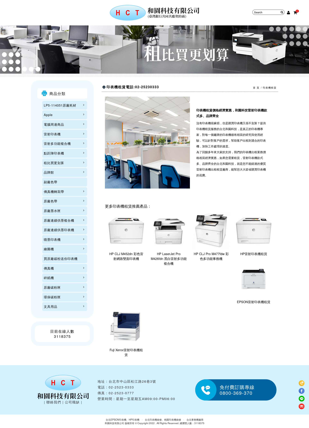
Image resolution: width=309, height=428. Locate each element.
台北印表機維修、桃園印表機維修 (163, 419)
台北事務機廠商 (195, 419)
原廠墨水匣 (52, 210)
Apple (48, 114)
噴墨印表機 (52, 239)
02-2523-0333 (121, 387)
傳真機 (49, 268)
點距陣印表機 (54, 153)
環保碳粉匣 (52, 297)
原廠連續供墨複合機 (59, 220)
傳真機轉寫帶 (54, 191)
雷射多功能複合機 (57, 143)
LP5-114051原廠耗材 (60, 105)
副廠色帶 (50, 182)
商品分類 (57, 93)
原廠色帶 (50, 201)
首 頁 (256, 87)
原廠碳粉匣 (52, 287)
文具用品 (50, 306)
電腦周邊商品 (54, 124)
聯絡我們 (53, 402)
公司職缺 (72, 402)
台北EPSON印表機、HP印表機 (122, 419)
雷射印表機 (52, 134)
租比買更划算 (54, 162)
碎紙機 (49, 277)
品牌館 (49, 172)
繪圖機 (49, 249)
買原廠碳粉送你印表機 (61, 258)
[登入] (288, 12)
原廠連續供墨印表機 (59, 229)
